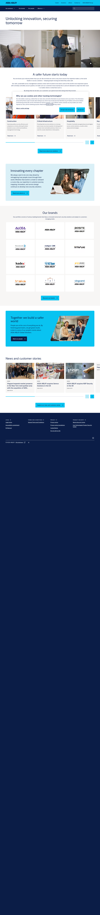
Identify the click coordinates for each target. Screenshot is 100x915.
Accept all (81, 109)
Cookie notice (49, 104)
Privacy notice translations (57, 425)
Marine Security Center (79, 422)
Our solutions (9, 8)
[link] (57, 3)
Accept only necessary (67, 109)
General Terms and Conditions (36, 422)
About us (40, 8)
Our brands (22, 8)
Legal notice (9, 422)
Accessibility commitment (12, 425)
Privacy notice (54, 422)
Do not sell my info (55, 431)
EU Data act (9, 428)
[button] (14, 8)
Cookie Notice (54, 428)
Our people (31, 8)
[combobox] (83, 8)
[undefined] (90, 63)
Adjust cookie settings (22, 108)
